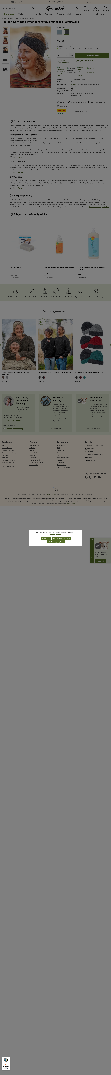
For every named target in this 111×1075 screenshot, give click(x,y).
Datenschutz (53, 534)
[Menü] (9, 1058)
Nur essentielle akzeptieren (61, 538)
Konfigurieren (46, 538)
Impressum (58, 534)
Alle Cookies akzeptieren (56, 542)
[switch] (6, 1068)
